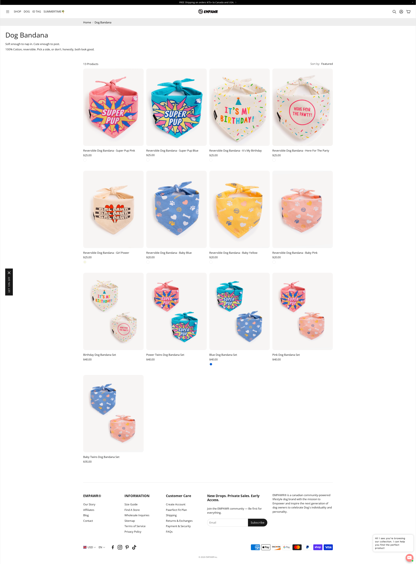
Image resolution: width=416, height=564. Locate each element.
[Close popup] (408, 538)
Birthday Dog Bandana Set (99, 355)
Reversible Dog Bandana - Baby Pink (295, 253)
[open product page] (113, 107)
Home (87, 22)
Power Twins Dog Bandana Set (165, 355)
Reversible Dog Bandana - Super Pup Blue (172, 150)
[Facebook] (112, 547)
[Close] (9, 272)
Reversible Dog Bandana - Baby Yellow (233, 253)
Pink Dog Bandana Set (286, 355)
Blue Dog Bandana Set (223, 355)
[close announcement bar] (412, 2)
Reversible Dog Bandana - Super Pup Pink (109, 150)
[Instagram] (120, 547)
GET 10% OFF (9, 285)
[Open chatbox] (409, 558)
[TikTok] (134, 547)
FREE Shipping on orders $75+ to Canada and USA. (206, 2)
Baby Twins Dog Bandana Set (101, 457)
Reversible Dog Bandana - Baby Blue (169, 253)
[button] (7, 11)
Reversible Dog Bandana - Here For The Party (300, 150)
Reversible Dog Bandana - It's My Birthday (235, 150)
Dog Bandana (103, 22)
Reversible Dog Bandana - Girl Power (106, 253)
